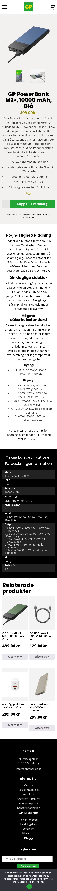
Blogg (28, 838)
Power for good (29, 819)
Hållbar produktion (29, 790)
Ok (29, 886)
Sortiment (28, 828)
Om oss (28, 785)
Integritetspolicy (28, 803)
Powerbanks (28, 217)
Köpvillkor (28, 794)
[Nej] (53, 879)
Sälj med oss (29, 833)
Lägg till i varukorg (32, 204)
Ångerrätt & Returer (28, 799)
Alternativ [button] (15, 656)
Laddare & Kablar (41, 214)
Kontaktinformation (28, 807)
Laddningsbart (28, 824)
